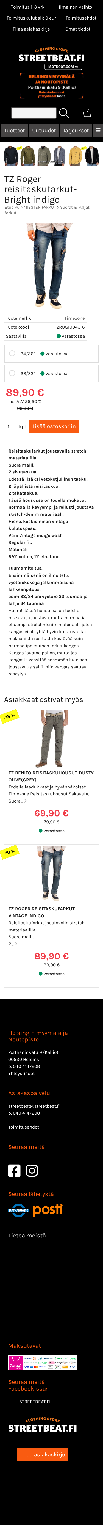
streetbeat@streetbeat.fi (34, 1106)
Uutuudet (44, 130)
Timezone (74, 318)
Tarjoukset (76, 130)
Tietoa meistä (27, 1235)
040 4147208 (26, 1066)
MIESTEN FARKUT (40, 207)
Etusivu (12, 207)
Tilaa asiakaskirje (31, 29)
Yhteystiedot (21, 1073)
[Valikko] (98, 130)
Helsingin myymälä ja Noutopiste (38, 1036)
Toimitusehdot (81, 18)
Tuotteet (14, 130)
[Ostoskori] (87, 113)
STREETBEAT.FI (35, 1401)
